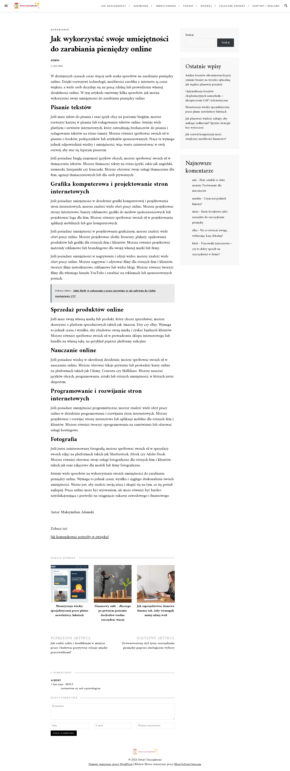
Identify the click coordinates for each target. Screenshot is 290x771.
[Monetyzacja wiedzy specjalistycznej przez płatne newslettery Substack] (69, 584)
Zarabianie (141, 6)
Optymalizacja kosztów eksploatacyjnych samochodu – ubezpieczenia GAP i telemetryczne (206, 96)
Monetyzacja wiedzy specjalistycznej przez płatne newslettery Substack (69, 611)
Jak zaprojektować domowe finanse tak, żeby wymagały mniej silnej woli (155, 611)
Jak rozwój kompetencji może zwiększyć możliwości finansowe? (205, 137)
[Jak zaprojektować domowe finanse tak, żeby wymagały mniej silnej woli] (156, 584)
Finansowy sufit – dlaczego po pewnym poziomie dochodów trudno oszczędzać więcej (113, 613)
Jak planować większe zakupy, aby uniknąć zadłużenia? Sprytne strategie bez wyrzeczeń (208, 123)
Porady (188, 6)
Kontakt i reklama (266, 6)
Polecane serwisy (232, 6)
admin (55, 60)
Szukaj (189, 35)
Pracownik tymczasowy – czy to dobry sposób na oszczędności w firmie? (212, 249)
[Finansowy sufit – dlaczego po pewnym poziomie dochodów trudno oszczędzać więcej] (113, 584)
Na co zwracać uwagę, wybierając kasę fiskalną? (209, 233)
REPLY (69, 684)
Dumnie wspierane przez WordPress (111, 764)
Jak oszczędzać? (113, 6)
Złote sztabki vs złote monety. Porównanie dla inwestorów (208, 186)
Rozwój (206, 6)
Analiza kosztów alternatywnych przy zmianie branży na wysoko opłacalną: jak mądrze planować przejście (208, 80)
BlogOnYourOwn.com (187, 764)
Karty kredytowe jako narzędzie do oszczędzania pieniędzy (210, 217)
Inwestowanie (166, 6)
